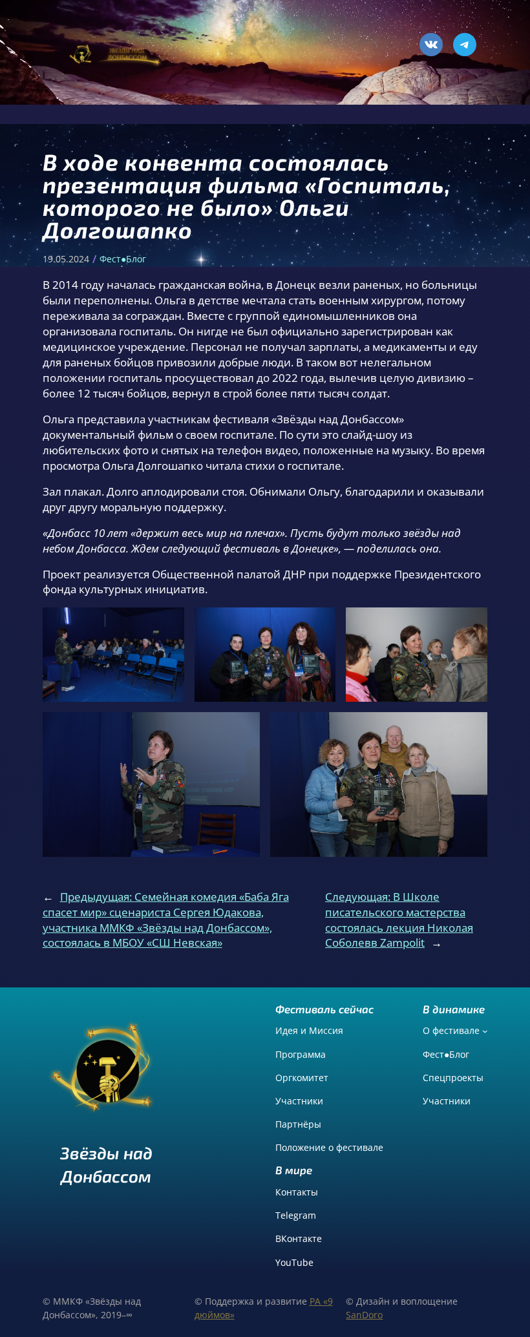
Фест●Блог (123, 259)
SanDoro (364, 1315)
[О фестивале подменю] (485, 1031)
